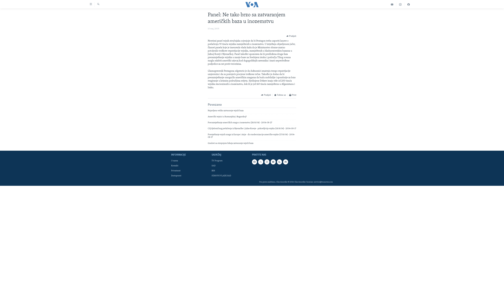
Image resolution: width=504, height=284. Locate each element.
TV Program (217, 161)
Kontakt (174, 166)
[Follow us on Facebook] (254, 161)
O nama (174, 161)
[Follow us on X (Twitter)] (260, 161)
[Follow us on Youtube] (273, 161)
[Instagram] (400, 4)
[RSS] (279, 161)
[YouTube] (392, 4)
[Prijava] (285, 161)
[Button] (291, 36)
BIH (213, 171)
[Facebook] (409, 4)
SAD (214, 166)
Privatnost (175, 171)
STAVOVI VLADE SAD (221, 176)
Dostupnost (176, 176)
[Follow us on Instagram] (266, 161)
